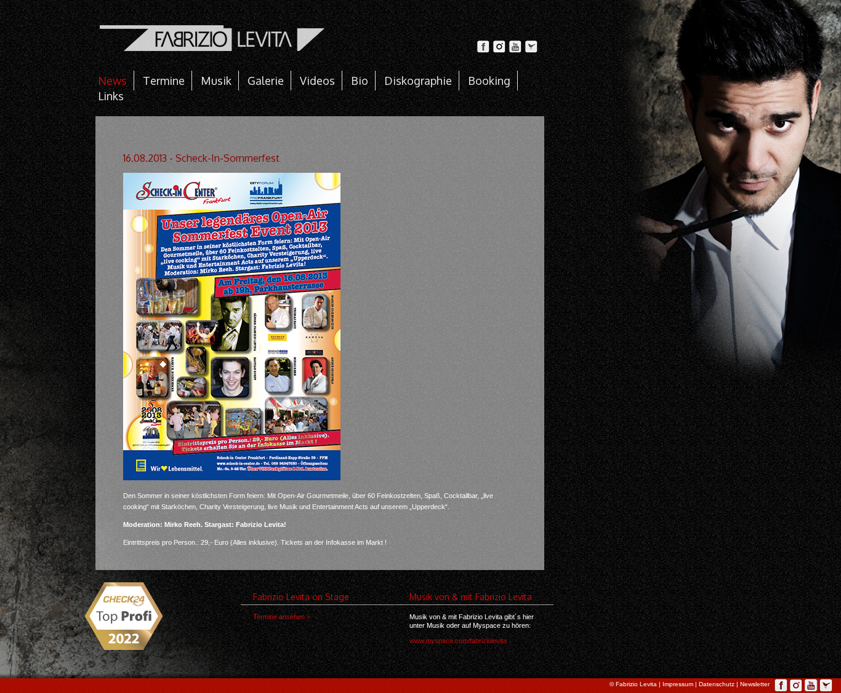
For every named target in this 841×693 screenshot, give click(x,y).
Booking (489, 80)
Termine (164, 80)
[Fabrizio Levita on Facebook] (485, 50)
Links (111, 96)
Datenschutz (716, 684)
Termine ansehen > (281, 616)
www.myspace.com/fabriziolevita (458, 640)
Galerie (265, 80)
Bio (359, 80)
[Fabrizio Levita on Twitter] (531, 50)
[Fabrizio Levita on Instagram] (501, 50)
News (112, 80)
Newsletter (755, 684)
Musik (216, 80)
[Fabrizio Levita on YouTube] (517, 50)
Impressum (677, 684)
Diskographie (418, 80)
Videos (317, 80)
